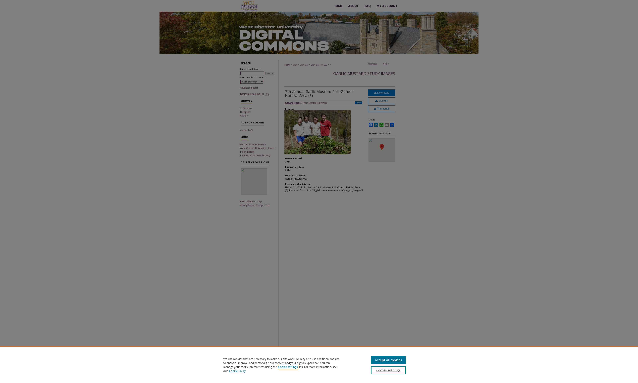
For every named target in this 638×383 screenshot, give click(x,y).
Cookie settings (288, 367)
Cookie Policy (237, 371)
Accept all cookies (388, 360)
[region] (319, 364)
